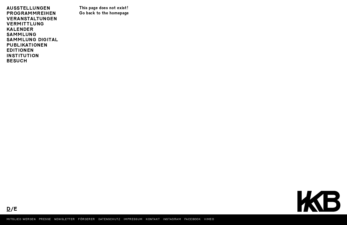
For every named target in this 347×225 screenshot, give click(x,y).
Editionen (20, 51)
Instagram (172, 219)
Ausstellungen (28, 9)
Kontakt (153, 219)
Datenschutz (109, 219)
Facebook (192, 219)
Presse (45, 219)
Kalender (20, 30)
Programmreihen (31, 14)
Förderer (86, 219)
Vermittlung (25, 24)
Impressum (133, 219)
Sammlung (21, 35)
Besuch (17, 61)
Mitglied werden (21, 219)
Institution (23, 56)
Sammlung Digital (32, 40)
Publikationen (27, 46)
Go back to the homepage (104, 13)
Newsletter (64, 219)
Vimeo (209, 219)
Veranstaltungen (32, 19)
